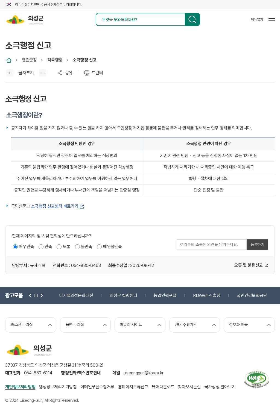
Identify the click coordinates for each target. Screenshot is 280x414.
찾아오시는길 (189, 386)
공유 (69, 72)
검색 (192, 19)
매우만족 (26, 246)
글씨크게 (10, 73)
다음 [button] (40, 295)
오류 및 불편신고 (248, 265)
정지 (35, 295)
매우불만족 (112, 246)
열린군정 (29, 60)
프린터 (97, 72)
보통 (67, 246)
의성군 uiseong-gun (24, 19)
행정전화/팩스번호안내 (81, 372)
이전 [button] (30, 295)
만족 (48, 246)
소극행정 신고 (85, 60)
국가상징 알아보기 (220, 386)
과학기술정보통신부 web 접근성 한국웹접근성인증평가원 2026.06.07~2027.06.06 (257, 379)
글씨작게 (42, 73)
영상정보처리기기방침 (58, 386)
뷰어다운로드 (163, 386)
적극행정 (54, 60)
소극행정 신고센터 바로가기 (54, 206)
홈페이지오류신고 (133, 386)
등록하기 (257, 244)
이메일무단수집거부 (97, 386)
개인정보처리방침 (20, 386)
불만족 (86, 246)
